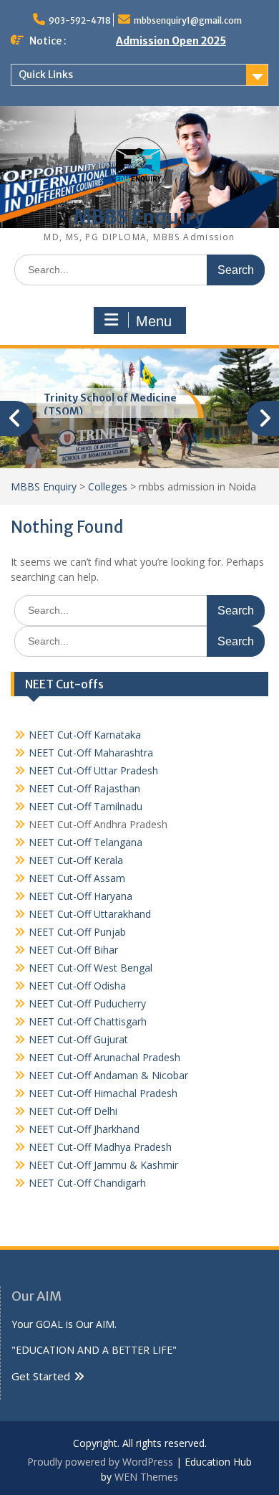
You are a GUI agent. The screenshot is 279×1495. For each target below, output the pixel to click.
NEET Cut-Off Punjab (77, 932)
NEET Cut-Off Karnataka (85, 734)
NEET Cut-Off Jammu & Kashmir (103, 1165)
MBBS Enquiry (139, 217)
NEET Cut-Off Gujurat (78, 1039)
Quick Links (46, 74)
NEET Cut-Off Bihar (73, 950)
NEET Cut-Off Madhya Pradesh (100, 1147)
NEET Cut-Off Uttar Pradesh (93, 770)
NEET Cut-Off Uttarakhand (90, 914)
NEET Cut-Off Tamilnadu (85, 806)
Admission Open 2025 (171, 40)
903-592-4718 (80, 20)
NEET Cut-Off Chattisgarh (88, 1021)
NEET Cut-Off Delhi (73, 1111)
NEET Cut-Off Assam (77, 878)
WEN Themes (146, 1477)
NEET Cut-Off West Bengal (90, 967)
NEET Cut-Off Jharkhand (84, 1129)
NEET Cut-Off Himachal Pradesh (103, 1093)
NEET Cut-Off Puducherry (87, 1003)
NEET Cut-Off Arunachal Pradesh (104, 1057)
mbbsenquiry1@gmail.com (188, 20)
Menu (154, 321)
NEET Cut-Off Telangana (85, 842)
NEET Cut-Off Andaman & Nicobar (108, 1075)
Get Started (40, 1376)
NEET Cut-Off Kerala (76, 860)
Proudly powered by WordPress (100, 1461)
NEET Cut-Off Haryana (80, 896)
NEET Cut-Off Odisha (77, 985)
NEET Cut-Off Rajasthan (84, 788)
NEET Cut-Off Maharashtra (91, 752)
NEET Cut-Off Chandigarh (87, 1183)
